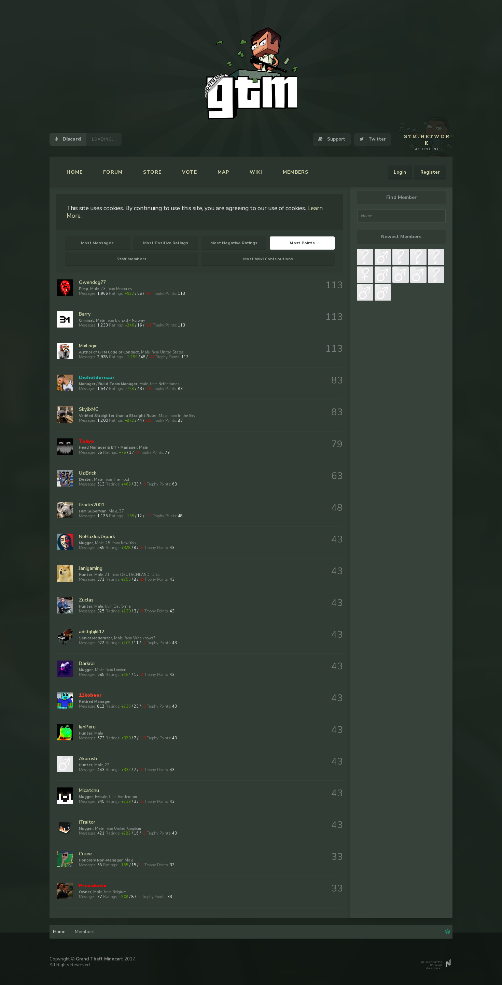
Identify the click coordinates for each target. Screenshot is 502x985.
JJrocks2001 (91, 505)
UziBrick (87, 473)
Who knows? (144, 638)
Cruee (85, 854)
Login (400, 172)
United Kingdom (127, 828)
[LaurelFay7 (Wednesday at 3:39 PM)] (383, 274)
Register (430, 172)
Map (223, 172)
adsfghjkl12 (91, 631)
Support (335, 139)
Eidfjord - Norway (130, 320)
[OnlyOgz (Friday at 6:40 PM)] (383, 257)
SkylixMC (88, 409)
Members (295, 172)
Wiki (256, 172)
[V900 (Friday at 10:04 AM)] (400, 257)
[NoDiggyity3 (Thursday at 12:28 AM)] (365, 274)
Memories (124, 288)
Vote (189, 172)
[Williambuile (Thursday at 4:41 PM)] (436, 257)
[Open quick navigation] (448, 931)
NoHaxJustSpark (97, 536)
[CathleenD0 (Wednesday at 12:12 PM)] (365, 292)
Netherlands (168, 384)
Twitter (376, 139)
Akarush (88, 758)
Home (75, 172)
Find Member (401, 197)
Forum (113, 172)
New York (129, 543)
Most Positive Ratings (165, 243)
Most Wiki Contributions (268, 259)
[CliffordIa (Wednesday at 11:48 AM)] (383, 292)
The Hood (121, 479)
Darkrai (87, 663)
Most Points (302, 243)
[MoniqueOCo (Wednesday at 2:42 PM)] (418, 274)
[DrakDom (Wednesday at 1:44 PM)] (436, 274)
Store (152, 172)
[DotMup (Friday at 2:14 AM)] (418, 257)
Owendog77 (92, 282)
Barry (84, 314)
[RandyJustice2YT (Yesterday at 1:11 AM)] (365, 257)
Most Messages (97, 243)
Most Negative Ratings (233, 243)
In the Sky (186, 415)
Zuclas (86, 600)
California (122, 606)
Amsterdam (127, 796)
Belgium (119, 892)
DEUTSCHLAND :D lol (139, 574)
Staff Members (131, 259)
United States (171, 352)
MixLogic (88, 346)
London (120, 669)
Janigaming (90, 568)
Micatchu (89, 790)
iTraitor (87, 822)
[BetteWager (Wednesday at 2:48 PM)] (400, 274)
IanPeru (87, 727)
